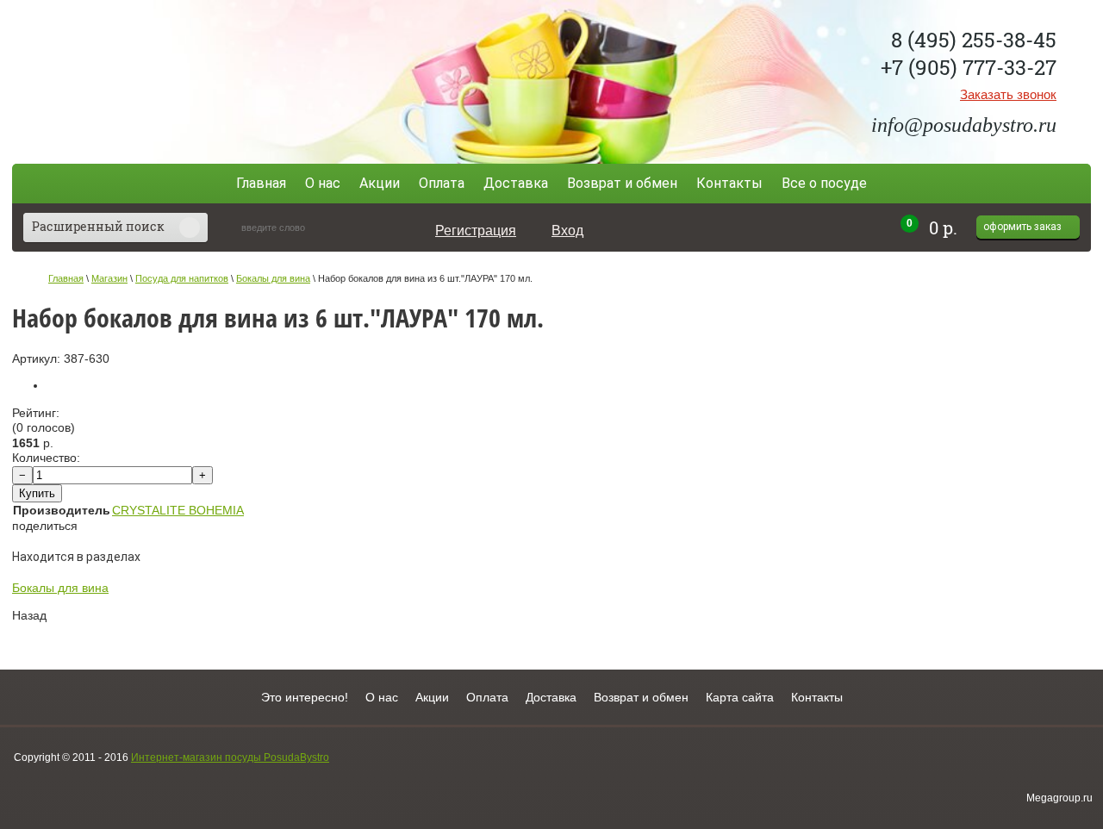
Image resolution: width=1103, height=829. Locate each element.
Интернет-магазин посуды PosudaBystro (230, 757)
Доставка (515, 183)
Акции (379, 183)
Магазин (109, 278)
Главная (261, 183)
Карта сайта (740, 697)
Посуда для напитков (181, 278)
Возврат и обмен (622, 183)
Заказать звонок (1008, 95)
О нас (322, 183)
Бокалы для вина (273, 278)
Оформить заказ (1022, 227)
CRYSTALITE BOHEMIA (178, 510)
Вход (567, 230)
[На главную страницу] (139, 80)
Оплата (441, 183)
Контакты (729, 183)
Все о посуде (824, 183)
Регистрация (475, 230)
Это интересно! (304, 697)
